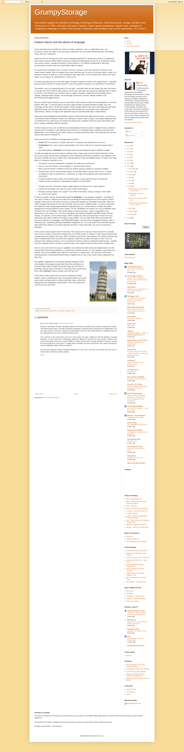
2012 (129, 160)
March (131, 208)
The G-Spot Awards (133, 46)
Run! (129, 636)
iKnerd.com (131, 324)
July (130, 177)
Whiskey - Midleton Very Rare (136, 525)
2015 (129, 154)
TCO (72, 310)
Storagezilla (131, 316)
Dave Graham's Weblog (135, 377)
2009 (129, 218)
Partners (55, 310)
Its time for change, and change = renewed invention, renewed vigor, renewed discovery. (137, 353)
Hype (50, 310)
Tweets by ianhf (130, 257)
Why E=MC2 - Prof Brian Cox (136, 582)
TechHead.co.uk (133, 370)
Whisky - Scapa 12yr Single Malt (137, 527)
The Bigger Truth (133, 296)
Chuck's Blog (132, 423)
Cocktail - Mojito (131, 513)
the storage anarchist (134, 447)
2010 (129, 166)
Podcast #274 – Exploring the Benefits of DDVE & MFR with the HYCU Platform (137, 279)
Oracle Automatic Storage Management (135, 565)
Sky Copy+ (130, 591)
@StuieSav (131, 360)
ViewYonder (131, 287)
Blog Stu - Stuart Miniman (136, 415)
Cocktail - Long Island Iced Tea (136, 511)
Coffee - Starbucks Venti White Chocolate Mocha (136, 517)
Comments (131, 135)
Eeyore (128, 655)
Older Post (112, 394)
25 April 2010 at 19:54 (65, 323)
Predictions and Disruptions (135, 417)
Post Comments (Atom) (51, 397)
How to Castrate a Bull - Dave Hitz (137, 557)
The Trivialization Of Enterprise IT (137, 424)
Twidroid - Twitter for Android (136, 599)
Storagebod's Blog (133, 439)
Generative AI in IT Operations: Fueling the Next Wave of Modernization (136, 300)
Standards (62, 310)
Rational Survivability (134, 430)
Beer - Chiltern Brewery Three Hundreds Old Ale (136, 502)
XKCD (128, 694)
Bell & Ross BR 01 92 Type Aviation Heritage (135, 665)
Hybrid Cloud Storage (134, 393)
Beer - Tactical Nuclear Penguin (137, 508)
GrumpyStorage (60, 12)
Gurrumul (129, 536)
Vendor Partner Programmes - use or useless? (138, 204)
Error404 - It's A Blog (134, 384)
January (131, 214)
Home (76, 394)
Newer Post (39, 394)
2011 (129, 163)
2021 (129, 146)
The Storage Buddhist (135, 406)
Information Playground (135, 307)
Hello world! (130, 325)
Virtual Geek (131, 349)
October (131, 171)
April (130, 186)
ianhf (140, 83)
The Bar (129, 44)
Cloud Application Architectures (137, 551)
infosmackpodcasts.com (136, 611)
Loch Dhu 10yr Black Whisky (136, 671)
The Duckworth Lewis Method (136, 541)
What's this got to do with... (136, 463)
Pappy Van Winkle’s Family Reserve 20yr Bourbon (135, 675)
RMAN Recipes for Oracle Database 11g (135, 574)
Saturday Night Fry (132, 539)
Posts (129, 132)
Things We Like (132, 441)
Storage (68, 310)
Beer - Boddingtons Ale (134, 499)
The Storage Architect (135, 276)
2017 (129, 149)
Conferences (44, 310)
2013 (129, 157)
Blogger (101, 736)
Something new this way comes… (137, 379)
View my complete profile (133, 122)
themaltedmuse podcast (135, 645)
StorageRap (131, 456)
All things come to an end (134, 457)
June (130, 180)
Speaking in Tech (133, 629)
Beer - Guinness (131, 506)
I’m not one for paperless (134, 318)
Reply (42, 355)
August (131, 174)
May (130, 183)
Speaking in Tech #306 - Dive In (136, 631)
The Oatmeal (130, 692)
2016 (129, 151)
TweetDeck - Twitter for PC (135, 596)
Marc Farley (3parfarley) (49, 323)
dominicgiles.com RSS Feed (137, 340)
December (132, 169)
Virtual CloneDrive (132, 601)
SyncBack (129, 593)
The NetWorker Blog (134, 267)
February (132, 211)
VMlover (130, 331)
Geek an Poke (131, 689)
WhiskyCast (131, 620)
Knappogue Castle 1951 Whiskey (137, 669)
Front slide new (131, 371)
